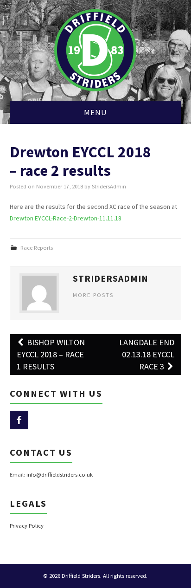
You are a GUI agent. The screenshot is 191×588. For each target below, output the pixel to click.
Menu (95, 112)
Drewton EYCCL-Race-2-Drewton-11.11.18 (65, 218)
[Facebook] (19, 420)
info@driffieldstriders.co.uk (59, 474)
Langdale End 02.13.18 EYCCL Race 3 (146, 354)
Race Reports (36, 247)
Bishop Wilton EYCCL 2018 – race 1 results (51, 354)
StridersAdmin (109, 186)
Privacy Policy (27, 525)
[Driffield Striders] (95, 49)
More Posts (93, 294)
